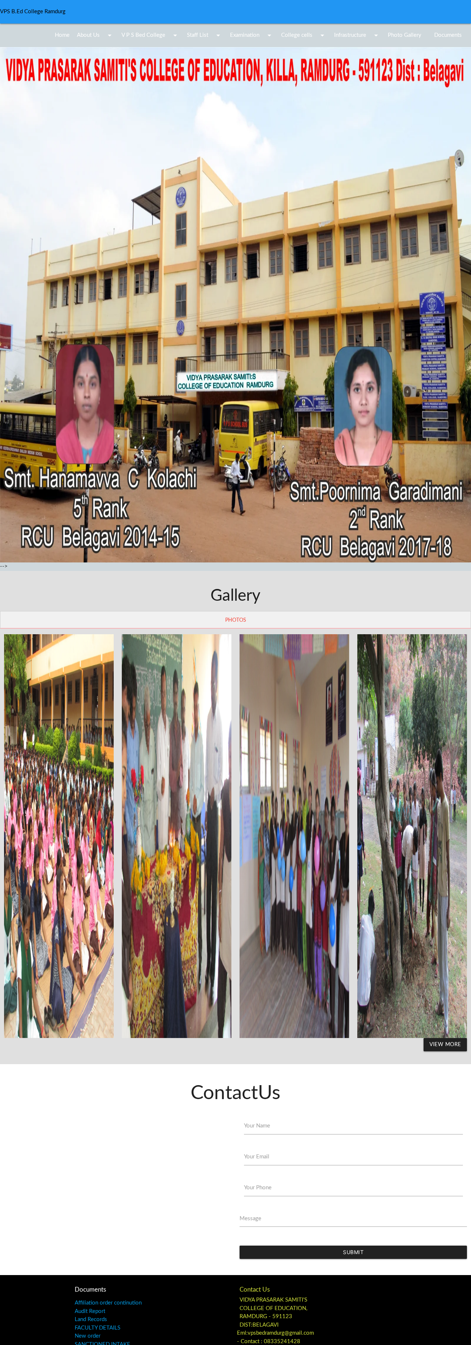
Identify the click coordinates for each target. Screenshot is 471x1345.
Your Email (256, 1156)
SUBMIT (353, 1252)
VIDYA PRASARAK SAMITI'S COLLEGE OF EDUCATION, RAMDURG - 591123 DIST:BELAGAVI (273, 1312)
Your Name (257, 1126)
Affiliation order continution (108, 1303)
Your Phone (258, 1187)
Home (62, 35)
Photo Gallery (404, 35)
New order (87, 1336)
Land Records (91, 1319)
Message (250, 1218)
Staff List (205, 35)
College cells (304, 35)
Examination (252, 35)
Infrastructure (357, 35)
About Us (95, 35)
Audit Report (90, 1311)
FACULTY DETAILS (97, 1328)
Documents (448, 35)
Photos (235, 620)
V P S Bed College (150, 35)
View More (445, 1044)
